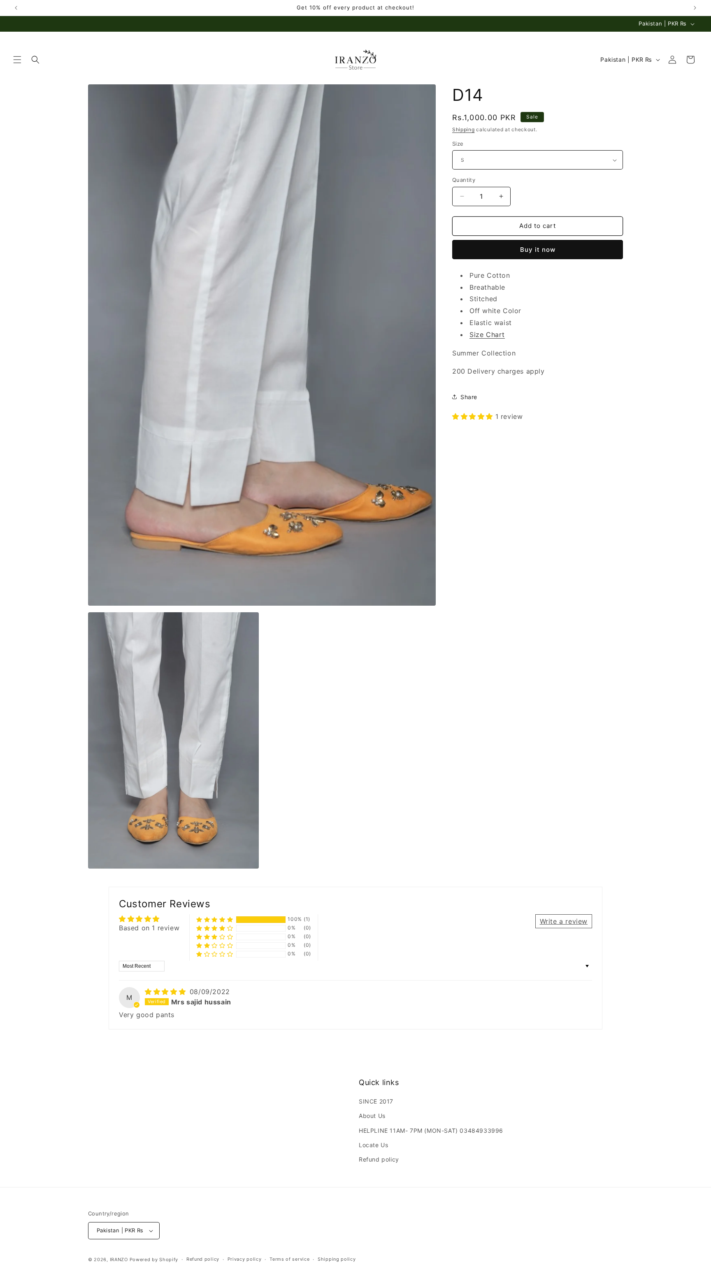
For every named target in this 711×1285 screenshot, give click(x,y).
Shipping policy (337, 1259)
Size (458, 143)
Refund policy (379, 1159)
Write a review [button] (564, 921)
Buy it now (537, 249)
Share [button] (468, 396)
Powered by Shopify (154, 1259)
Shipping (463, 129)
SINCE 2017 (376, 1101)
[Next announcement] (695, 8)
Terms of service (289, 1259)
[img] (166, 992)
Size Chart (487, 334)
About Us (372, 1115)
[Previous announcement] (16, 8)
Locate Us (373, 1144)
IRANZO (119, 1259)
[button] (17, 60)
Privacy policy (245, 1259)
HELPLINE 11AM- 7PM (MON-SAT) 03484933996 (431, 1130)
